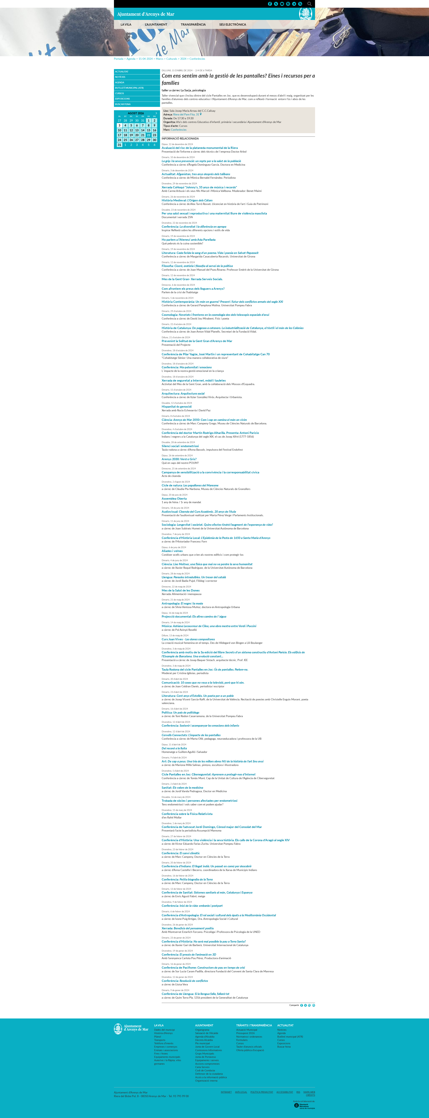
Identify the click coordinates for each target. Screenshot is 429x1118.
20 (137, 135)
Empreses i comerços (165, 1046)
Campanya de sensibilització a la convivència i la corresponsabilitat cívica (210, 472)
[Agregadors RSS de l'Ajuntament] (300, 3)
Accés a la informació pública (211, 1077)
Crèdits (310, 1095)
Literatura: (210, 253)
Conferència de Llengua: (195, 994)
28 (142, 140)
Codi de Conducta (205, 1070)
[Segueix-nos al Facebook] (270, 3)
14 (142, 130)
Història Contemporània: (222, 301)
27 (137, 140)
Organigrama (202, 1029)
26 (131, 140)
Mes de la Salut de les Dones (181, 590)
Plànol (157, 1036)
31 (119, 145)
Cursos (119, 93)
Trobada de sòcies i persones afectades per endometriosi (199, 800)
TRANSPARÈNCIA (193, 24)
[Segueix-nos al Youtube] (282, 3)
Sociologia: (217, 524)
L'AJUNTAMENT (156, 24)
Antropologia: (182, 603)
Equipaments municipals (167, 1056)
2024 (183, 59)
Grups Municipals (204, 1053)
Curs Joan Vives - (188, 639)
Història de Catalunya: (232, 328)
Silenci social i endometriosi (180, 446)
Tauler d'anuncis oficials (249, 1046)
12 (131, 130)
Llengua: (194, 577)
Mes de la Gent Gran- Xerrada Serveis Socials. (192, 279)
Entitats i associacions (166, 1050)
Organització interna (206, 1080)
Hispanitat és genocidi (177, 406)
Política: (180, 712)
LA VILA (126, 24)
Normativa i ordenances (249, 1036)
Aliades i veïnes (172, 551)
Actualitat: (196, 174)
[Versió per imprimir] (313, 1005)
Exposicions (122, 98)
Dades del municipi (164, 1029)
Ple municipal (202, 1043)
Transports (159, 1040)
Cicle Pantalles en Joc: (209, 774)
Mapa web (309, 1092)
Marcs (159, 59)
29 (148, 140)
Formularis (242, 1040)
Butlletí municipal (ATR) (129, 87)
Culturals (171, 59)
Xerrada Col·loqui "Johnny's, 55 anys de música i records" (199, 187)
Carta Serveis (202, 1067)
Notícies (120, 76)
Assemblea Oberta (174, 498)
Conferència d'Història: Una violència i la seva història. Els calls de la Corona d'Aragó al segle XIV (226, 840)
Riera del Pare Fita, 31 (186, 114)
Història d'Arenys (163, 1033)
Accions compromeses (207, 1063)
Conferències (197, 59)
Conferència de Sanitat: (207, 892)
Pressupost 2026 (245, 1033)
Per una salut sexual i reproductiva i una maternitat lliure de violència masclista (214, 213)
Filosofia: (197, 266)
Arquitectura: (183, 393)
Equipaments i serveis (207, 1060)
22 (148, 135)
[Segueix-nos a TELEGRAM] (294, 3)
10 (119, 130)
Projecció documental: (194, 616)
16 (154, 130)
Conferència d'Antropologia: (219, 915)
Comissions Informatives (208, 1050)
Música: (209, 626)
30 (154, 140)
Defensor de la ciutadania (209, 1073)
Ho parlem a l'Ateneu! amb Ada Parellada (189, 239)
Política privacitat (262, 1092)
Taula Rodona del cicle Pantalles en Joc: (205, 669)
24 (119, 140)
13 (137, 130)
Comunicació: (203, 682)
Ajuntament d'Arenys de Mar (145, 14)
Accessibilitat (285, 1092)
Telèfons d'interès (163, 1043)
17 (119, 135)
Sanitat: (182, 787)
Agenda (131, 59)
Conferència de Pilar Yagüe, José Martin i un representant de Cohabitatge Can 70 (216, 354)
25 (125, 140)
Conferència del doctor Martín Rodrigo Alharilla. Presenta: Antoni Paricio (210, 433)
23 (154, 135)
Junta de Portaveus (205, 1056)
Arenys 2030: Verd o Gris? (179, 459)
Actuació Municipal (246, 1029)
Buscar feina (123, 104)
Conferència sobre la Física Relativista (187, 814)
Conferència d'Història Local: (216, 538)
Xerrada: (188, 928)
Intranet (226, 1092)
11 (125, 130)
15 (148, 130)
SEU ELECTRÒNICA (232, 24)
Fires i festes (161, 1053)
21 (142, 135)
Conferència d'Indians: (207, 866)
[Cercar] (309, 3)
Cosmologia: (215, 314)
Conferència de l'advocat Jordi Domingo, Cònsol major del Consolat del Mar (212, 827)
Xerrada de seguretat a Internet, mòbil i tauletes (194, 380)
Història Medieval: (187, 200)
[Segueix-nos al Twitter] (276, 3)
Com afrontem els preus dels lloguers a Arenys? (193, 288)
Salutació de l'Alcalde (206, 1033)
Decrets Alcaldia (204, 1040)
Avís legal (241, 1092)
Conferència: (194, 226)
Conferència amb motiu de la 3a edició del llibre (233, 654)
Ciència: (204, 419)
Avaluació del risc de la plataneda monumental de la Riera (200, 148)
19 (131, 135)
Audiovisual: (199, 511)
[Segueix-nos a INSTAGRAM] (288, 3)
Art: (212, 761)
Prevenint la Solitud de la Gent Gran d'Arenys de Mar (197, 341)
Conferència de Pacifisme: (203, 967)
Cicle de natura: (190, 485)
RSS (298, 1092)
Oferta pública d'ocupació (250, 1050)
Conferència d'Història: (204, 941)
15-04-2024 (146, 59)
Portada (118, 59)
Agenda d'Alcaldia (204, 1036)
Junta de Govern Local (207, 1046)
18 (125, 135)
